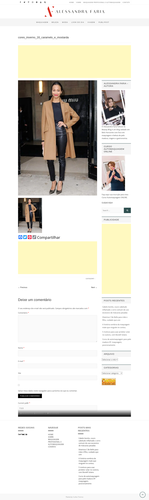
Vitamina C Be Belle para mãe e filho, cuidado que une (88, 452)
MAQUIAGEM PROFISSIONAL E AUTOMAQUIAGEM (101, 2)
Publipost (104, 22)
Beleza (55, 22)
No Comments (54, 413)
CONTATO (126, 2)
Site (19, 373)
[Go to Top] (143, 495)
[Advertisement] (74, 61)
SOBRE (78, 2)
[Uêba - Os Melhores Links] (109, 379)
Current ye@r (24, 403)
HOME (71, 2)
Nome (21, 348)
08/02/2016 (39, 413)
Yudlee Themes (78, 497)
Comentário (23, 313)
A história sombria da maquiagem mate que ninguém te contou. (87, 460)
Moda (65, 22)
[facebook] (18, 434)
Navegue (53, 427)
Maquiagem (42, 22)
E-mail (21, 361)
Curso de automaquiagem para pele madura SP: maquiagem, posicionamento (116, 342)
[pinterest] (21, 434)
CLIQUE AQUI (107, 202)
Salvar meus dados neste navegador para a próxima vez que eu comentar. (47, 391)
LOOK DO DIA (77, 22)
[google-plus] (26, 434)
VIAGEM (91, 22)
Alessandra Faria (27, 413)
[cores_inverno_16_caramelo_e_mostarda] (57, 138)
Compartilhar (48, 237)
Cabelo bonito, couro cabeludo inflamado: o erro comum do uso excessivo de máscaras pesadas (115, 310)
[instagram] (25, 434)
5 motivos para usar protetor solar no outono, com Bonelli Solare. (89, 469)
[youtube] (23, 434)
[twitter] (20, 434)
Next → (94, 287)
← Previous (22, 287)
